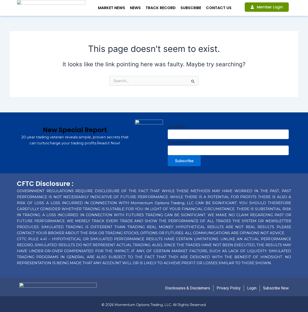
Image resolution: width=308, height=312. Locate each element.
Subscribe (190, 8)
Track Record (161, 8)
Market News (111, 8)
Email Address (180, 142)
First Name (177, 126)
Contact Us (218, 8)
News (135, 8)
